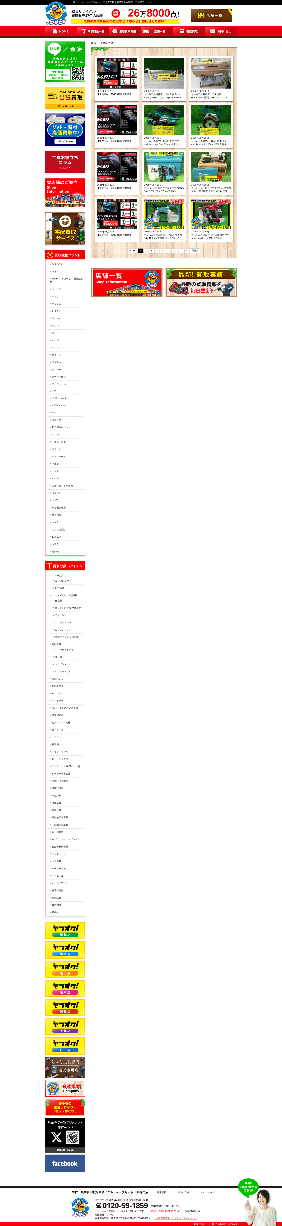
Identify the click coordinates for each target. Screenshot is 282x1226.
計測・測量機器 (60, 781)
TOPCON (57, 264)
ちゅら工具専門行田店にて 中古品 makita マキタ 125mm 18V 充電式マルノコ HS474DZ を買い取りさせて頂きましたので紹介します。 (211, 143)
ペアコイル (57, 876)
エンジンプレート (64, 629)
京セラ (55, 333)
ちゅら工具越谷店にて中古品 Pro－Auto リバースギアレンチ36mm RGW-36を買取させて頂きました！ (164, 96)
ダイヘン (56, 493)
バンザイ (56, 434)
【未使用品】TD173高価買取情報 (114, 94)
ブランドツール (60, 751)
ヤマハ (55, 347)
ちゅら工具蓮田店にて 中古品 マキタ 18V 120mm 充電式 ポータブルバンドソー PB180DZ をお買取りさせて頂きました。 (163, 237)
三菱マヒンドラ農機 (62, 485)
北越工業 (56, 420)
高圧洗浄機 (57, 788)
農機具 (55, 912)
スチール (56, 449)
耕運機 (55, 744)
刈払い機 (56, 795)
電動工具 (56, 644)
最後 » (195, 250)
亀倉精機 (56, 515)
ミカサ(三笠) (58, 529)
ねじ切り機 (57, 832)
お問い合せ (183, 1192)
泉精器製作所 (59, 507)
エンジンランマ (63, 622)
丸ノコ (58, 657)
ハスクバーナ (59, 456)
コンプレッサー (63, 580)
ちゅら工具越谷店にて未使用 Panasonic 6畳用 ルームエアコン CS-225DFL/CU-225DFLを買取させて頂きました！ (210, 96)
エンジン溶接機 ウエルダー (69, 608)
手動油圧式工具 (60, 824)
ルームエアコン (60, 883)
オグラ (55, 500)
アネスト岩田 (59, 442)
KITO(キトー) (59, 405)
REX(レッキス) (60, 398)
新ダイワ (56, 355)
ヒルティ (56, 311)
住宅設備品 (57, 890)
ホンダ (55, 340)
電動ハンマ (57, 678)
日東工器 (56, 536)
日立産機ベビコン (61, 427)
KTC (54, 391)
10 (174, 250)
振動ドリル (57, 686)
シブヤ (55, 544)
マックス (56, 289)
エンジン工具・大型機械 (64, 595)
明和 (54, 412)
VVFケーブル (59, 868)
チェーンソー (62, 615)
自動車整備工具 (60, 846)
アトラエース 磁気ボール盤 (66, 766)
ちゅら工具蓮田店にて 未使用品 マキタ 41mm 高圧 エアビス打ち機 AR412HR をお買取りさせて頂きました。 (210, 237)
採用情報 (161, 1192)
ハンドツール (59, 854)
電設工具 (56, 810)
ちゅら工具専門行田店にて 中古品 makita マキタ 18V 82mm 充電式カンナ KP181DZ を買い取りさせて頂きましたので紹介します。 (163, 143)
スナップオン (59, 377)
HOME (94, 43)
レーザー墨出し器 (61, 773)
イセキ (55, 478)
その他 (55, 551)
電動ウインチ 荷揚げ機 (67, 637)
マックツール (59, 384)
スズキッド (57, 362)
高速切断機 (57, 715)
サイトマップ (207, 1192)
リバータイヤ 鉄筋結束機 (65, 708)
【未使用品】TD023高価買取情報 (114, 141)
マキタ (55, 271)
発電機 (58, 600)
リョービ (56, 318)
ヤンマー (56, 471)
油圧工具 (56, 803)
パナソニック (59, 296)
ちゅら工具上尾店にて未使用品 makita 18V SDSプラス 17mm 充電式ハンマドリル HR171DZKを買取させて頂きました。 (164, 190)
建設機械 (56, 905)
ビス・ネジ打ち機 (61, 722)
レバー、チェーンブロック (66, 839)
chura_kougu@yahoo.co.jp (165, 1211)
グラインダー (62, 664)
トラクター (57, 737)
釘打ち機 (59, 588)
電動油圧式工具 (60, 817)
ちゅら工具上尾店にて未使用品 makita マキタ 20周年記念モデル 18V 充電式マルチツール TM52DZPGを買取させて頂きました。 (211, 190)
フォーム (99, 1211)
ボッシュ (56, 304)
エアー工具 (57, 575)
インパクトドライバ (65, 649)
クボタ (55, 464)
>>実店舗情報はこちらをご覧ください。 (176, 1218)
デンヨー (56, 369)
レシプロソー (59, 693)
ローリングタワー (61, 759)
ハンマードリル (63, 671)
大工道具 (56, 861)
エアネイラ (57, 730)
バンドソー (57, 700)
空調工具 (56, 897)
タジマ (55, 325)
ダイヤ (55, 522)
